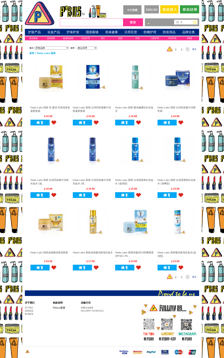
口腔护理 (155, 38)
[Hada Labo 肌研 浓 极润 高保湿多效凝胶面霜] (50, 75)
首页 (31, 53)
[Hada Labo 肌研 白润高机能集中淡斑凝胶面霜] (93, 75)
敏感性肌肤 (68, 38)
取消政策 (29, 314)
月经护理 (172, 38)
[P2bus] (39, 13)
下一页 (188, 49)
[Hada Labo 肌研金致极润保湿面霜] (50, 220)
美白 (103, 38)
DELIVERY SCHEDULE (92, 311)
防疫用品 (169, 32)
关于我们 (29, 307)
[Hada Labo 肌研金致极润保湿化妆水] (93, 220)
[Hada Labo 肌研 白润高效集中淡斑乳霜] (178, 75)
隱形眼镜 (92, 32)
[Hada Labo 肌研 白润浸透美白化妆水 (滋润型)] (135, 147)
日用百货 (130, 32)
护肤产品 (34, 32)
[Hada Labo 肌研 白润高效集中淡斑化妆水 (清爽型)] (93, 147)
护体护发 (73, 32)
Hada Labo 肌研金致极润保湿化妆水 (93, 252)
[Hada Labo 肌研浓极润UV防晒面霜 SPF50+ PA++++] (135, 220)
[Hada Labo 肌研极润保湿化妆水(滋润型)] (178, 220)
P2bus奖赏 (59, 307)
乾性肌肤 (33, 38)
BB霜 (189, 38)
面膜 (120, 38)
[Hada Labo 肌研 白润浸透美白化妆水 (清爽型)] (178, 147)
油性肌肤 (51, 38)
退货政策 (29, 311)
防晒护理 (150, 32)
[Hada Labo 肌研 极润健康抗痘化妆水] (135, 75)
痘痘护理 (85, 38)
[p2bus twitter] (148, 334)
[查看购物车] (195, 22)
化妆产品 (53, 32)
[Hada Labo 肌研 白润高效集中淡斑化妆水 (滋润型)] (50, 147)
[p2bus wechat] (168, 334)
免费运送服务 (87, 307)
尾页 (194, 49)
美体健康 (111, 32)
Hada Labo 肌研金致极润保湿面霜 (49, 252)
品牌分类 (188, 32)
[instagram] (187, 334)
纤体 (137, 38)
